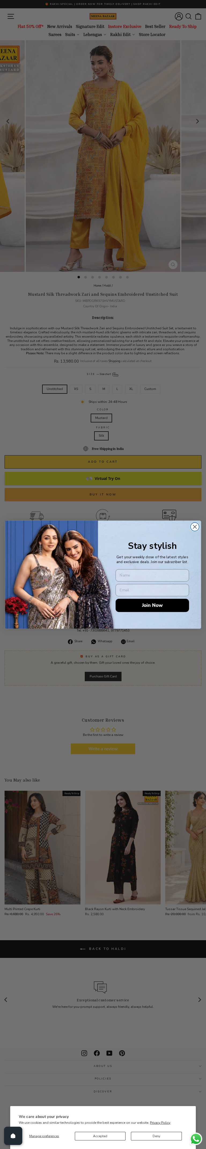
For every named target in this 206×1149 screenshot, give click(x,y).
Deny (156, 1136)
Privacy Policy (160, 1123)
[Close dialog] (194, 526)
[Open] (13, 1136)
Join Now (152, 605)
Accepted (100, 1136)
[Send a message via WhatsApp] (196, 1139)
